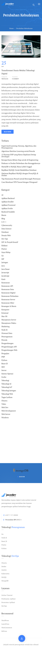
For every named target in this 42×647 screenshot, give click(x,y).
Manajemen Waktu (8, 323)
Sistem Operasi (7, 373)
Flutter (4, 249)
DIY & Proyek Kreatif (9, 242)
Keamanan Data (7, 289)
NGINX (4, 570)
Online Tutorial (6, 595)
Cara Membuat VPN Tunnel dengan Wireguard (19, 182)
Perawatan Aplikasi (8, 602)
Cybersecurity (6, 225)
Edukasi (4, 245)
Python (4, 360)
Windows (5, 417)
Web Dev (4, 407)
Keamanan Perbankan (9, 296)
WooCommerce (6, 627)
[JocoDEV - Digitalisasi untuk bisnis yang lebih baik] (7, 4)
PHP (3, 357)
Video (3, 404)
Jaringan (4, 262)
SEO (3, 367)
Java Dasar (5, 269)
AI (2, 195)
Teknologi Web (7, 394)
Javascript (5, 272)
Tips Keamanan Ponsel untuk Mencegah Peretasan (21, 179)
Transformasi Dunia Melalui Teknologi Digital (18, 72)
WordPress (5, 620)
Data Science (6, 228)
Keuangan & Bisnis (8, 306)
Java (3, 266)
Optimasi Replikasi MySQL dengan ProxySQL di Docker (19, 174)
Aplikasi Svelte (7, 208)
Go (2, 255)
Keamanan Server (8, 299)
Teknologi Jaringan (8, 390)
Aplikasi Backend (8, 198)
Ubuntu (4, 400)
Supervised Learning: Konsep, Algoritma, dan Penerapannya (18, 147)
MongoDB (4, 581)
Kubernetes (5, 574)
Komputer (5, 309)
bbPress (4, 631)
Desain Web (6, 235)
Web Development (8, 411)
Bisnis (3, 215)
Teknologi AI (6, 384)
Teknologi (4, 79)
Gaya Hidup (5, 252)
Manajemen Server (8, 319)
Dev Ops (4, 239)
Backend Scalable (8, 212)
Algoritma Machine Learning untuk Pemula (18, 151)
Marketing (5, 326)
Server (3, 370)
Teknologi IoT (6, 387)
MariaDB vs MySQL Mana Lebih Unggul (16, 166)
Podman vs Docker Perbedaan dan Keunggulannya (20, 163)
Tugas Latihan (6, 397)
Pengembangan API (9, 346)
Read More (7, 132)
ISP (2, 259)
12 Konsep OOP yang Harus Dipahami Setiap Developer (18, 155)
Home (11, 28)
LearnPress (5, 624)
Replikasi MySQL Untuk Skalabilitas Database (19, 170)
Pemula (4, 340)
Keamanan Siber (7, 303)
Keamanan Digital (8, 293)
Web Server (5, 414)
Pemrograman (7, 336)
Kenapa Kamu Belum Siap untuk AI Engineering (19, 160)
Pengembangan (7, 343)
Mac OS (4, 316)
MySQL (4, 577)
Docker (3, 566)
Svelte (3, 377)
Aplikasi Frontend (8, 205)
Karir (3, 279)
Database (5, 232)
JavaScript (5, 276)
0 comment (15, 79)
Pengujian (5, 353)
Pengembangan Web (9, 350)
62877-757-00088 (11, 515)
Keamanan (5, 282)
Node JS (4, 330)
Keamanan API (7, 286)
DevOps (4, 606)
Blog (3, 218)
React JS (4, 363)
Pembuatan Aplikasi (8, 599)
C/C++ (3, 222)
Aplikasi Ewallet (7, 201)
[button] (18, 476)
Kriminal (4, 313)
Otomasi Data (6, 333)
